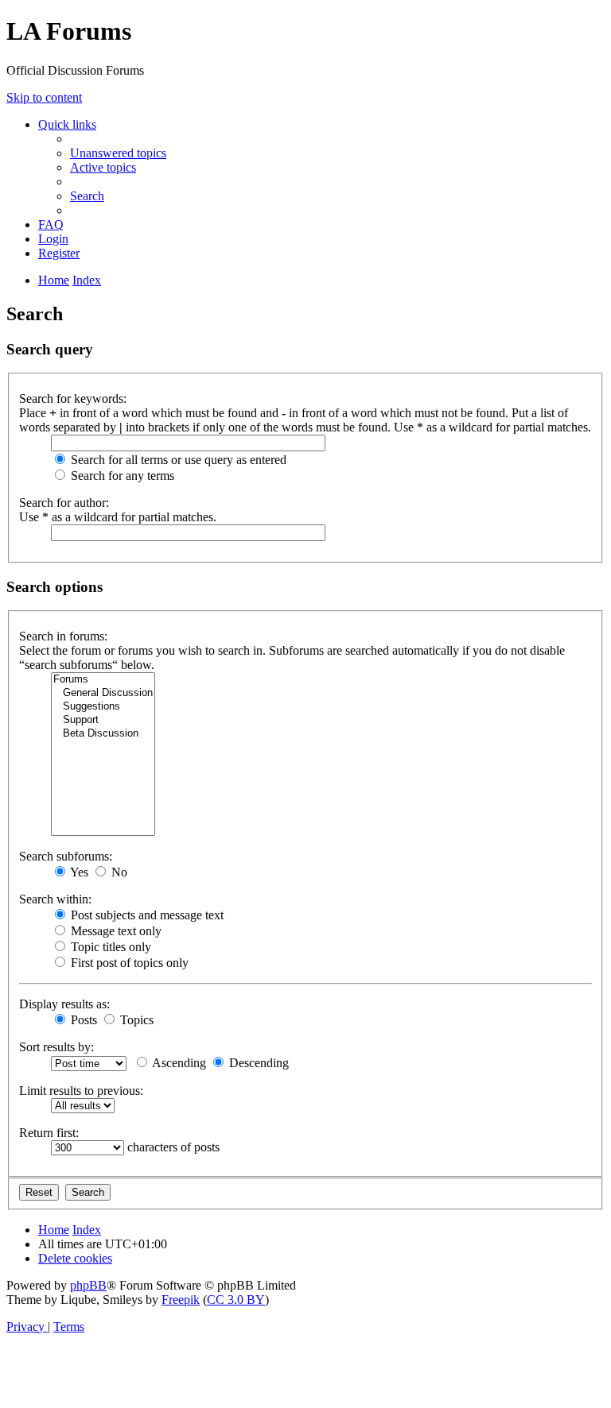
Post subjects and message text (146, 915)
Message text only (115, 931)
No (117, 872)
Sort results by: (56, 1047)
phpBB (88, 1285)
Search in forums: (63, 636)
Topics (135, 1020)
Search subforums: (65, 856)
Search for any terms (121, 475)
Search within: (55, 899)
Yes (78, 872)
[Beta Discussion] (103, 734)
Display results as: (64, 1004)
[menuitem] (118, 153)
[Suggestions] (103, 707)
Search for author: (64, 502)
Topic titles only (109, 946)
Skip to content (44, 97)
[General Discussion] (103, 693)
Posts (82, 1020)
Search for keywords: (72, 398)
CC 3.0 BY (236, 1299)
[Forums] (103, 680)
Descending (257, 1063)
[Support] (103, 720)
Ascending (178, 1063)
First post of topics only (128, 962)
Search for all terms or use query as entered (177, 459)
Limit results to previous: (81, 1090)
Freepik (181, 1299)
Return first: (49, 1132)
